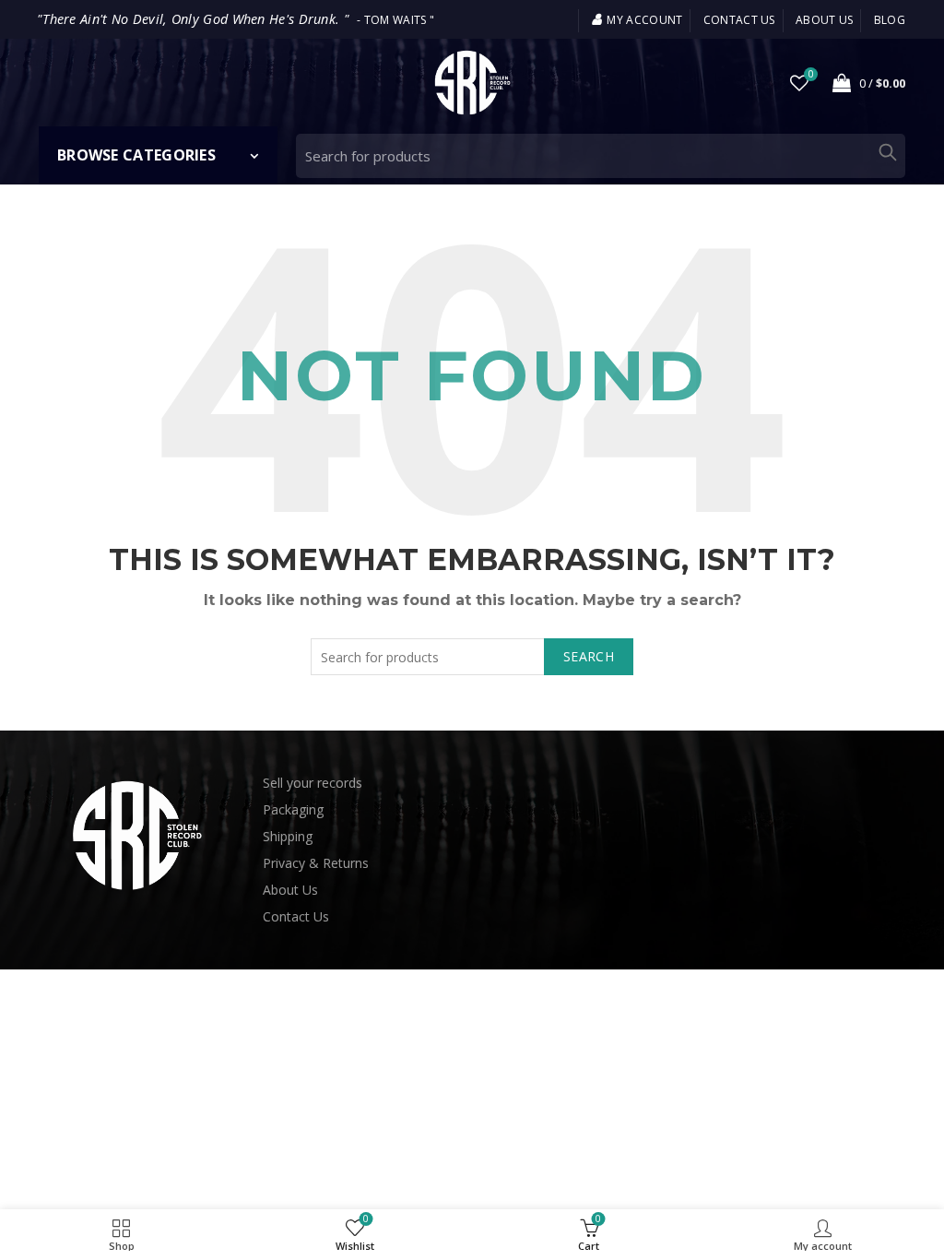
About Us (290, 889)
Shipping (288, 836)
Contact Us (296, 916)
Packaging (293, 809)
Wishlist (810, 74)
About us (824, 20)
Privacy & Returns (316, 863)
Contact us (739, 20)
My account (644, 20)
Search (886, 152)
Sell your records (312, 782)
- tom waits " (235, 19)
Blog (889, 20)
